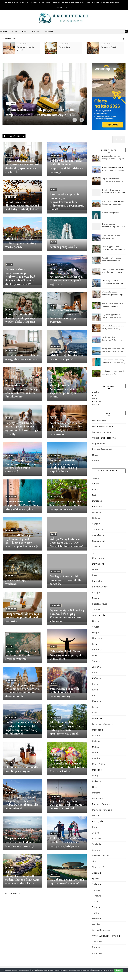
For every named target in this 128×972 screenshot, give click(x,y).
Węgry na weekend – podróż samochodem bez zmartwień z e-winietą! (21, 842)
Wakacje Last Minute (30, 2)
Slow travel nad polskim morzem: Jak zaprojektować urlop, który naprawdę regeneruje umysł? (67, 201)
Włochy (96, 924)
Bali (94, 495)
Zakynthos (97, 941)
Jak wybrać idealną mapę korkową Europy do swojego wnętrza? (20, 654)
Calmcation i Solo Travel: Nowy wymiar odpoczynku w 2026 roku (66, 654)
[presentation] (120, 38)
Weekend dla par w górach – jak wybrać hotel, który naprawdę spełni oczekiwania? (66, 428)
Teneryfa (96, 896)
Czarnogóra (98, 558)
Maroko (96, 758)
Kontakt (68, 7)
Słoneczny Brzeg (100, 867)
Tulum (95, 901)
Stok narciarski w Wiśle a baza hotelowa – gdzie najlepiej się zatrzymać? (66, 842)
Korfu (95, 690)
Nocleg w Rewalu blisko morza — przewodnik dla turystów (65, 580)
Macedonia (97, 730)
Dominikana (98, 564)
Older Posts (12, 893)
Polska (35, 31)
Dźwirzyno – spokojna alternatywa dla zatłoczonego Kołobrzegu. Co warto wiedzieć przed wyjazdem (66, 276)
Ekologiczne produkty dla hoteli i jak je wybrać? (21, 769)
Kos (94, 695)
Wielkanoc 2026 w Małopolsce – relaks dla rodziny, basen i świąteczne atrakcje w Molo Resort (22, 877)
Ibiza (94, 644)
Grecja (95, 621)
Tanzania (96, 890)
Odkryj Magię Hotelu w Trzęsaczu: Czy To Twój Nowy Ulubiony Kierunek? (66, 542)
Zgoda (118, 970)
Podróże (48, 31)
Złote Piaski (97, 953)
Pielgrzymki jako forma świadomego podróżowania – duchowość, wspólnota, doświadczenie (22, 690)
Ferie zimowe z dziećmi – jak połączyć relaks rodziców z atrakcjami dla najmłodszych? (21, 802)
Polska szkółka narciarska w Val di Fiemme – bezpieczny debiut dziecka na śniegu (66, 166)
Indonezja (97, 650)
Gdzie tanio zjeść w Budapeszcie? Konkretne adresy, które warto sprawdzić (20, 465)
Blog (24, 31)
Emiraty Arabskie (100, 587)
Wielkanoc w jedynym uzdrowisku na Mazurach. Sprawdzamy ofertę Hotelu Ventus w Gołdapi (67, 765)
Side (94, 861)
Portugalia (97, 821)
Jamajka (96, 661)
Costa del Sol (98, 541)
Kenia (95, 684)
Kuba (95, 712)
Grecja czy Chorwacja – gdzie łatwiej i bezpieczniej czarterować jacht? (67, 355)
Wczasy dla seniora (51, 2)
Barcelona (97, 506)
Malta (95, 753)
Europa (96, 592)
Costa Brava (98, 535)
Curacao (96, 547)
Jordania (96, 667)
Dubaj (95, 569)
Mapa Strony (93, 2)
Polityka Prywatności (111, 2)
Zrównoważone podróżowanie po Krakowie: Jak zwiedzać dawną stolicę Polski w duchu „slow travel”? (20, 276)
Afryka (4, 31)
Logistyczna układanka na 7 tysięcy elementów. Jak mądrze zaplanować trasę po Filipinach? (21, 727)
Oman (95, 787)
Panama (96, 793)
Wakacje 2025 (11, 2)
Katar (95, 672)
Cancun (96, 524)
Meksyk (96, 775)
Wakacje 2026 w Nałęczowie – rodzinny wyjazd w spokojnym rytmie (64, 390)
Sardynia (96, 844)
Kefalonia (96, 678)
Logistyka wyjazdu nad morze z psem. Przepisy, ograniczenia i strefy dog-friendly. (21, 428)
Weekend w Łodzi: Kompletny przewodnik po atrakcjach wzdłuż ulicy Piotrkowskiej (22, 390)
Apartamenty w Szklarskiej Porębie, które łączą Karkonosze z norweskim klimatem (67, 615)
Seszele (96, 850)
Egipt (95, 575)
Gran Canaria (98, 615)
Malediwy (97, 747)
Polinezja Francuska (102, 810)
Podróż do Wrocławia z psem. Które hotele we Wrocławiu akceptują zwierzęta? (64, 316)
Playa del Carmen (101, 804)
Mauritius (97, 770)
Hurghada (97, 638)
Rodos (95, 827)
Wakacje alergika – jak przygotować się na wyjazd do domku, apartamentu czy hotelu (22, 166)
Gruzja (95, 627)
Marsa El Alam (99, 764)
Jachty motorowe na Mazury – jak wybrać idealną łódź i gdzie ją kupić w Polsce (63, 465)
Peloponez (97, 798)
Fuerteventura (99, 604)
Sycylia (95, 878)
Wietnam (96, 919)
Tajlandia (96, 884)
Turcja (95, 913)
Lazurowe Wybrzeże (102, 724)
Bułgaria (96, 518)
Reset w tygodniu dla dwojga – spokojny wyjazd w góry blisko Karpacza (21, 317)
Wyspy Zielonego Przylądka (106, 936)
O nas (59, 7)
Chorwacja (97, 529)
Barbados (97, 501)
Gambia (96, 609)
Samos (95, 833)
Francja (95, 598)
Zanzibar (96, 947)
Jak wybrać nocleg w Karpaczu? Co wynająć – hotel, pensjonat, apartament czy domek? (65, 727)
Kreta (95, 707)
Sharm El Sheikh (100, 856)
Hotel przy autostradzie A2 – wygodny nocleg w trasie (22, 357)
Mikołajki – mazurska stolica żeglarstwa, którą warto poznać (20, 243)
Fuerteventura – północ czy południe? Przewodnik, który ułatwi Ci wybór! (22, 505)
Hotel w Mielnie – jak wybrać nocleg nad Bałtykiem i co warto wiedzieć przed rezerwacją (21, 540)
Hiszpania (97, 632)
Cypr (94, 552)
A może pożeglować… (63, 247)
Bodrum (96, 512)
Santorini (96, 838)
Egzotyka (97, 581)
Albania (96, 484)
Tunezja (96, 907)
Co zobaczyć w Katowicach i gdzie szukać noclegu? (67, 881)
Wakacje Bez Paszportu (73, 2)
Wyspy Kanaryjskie (101, 930)
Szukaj (119, 139)
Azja (14, 31)
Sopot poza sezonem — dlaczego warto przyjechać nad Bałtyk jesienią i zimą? (22, 205)
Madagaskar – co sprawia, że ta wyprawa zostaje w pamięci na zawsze (66, 505)
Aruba (95, 489)
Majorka (96, 741)
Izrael (95, 655)
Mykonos (96, 781)
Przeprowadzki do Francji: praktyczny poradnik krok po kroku (22, 617)
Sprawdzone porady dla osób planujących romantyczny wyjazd (65, 692)
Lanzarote (97, 718)
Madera (96, 735)
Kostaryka (97, 701)
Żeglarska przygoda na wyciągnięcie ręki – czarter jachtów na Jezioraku (67, 804)
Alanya (95, 478)
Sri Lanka (96, 873)
